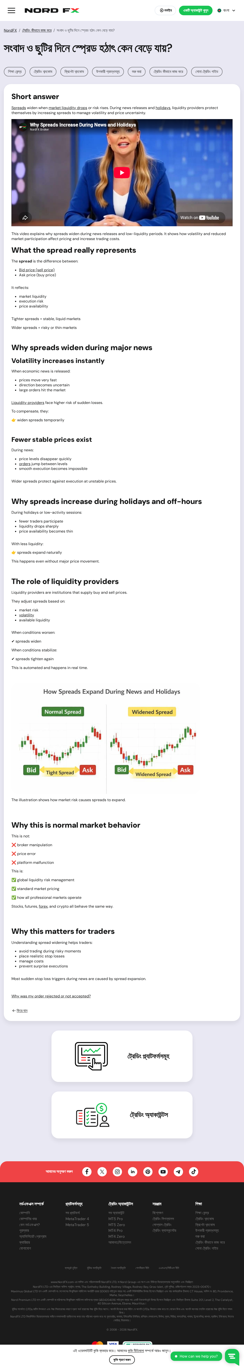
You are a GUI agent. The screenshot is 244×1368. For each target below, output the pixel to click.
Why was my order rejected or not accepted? (51, 996)
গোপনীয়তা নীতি (142, 1268)
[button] (11, 10)
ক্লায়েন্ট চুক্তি (71, 1268)
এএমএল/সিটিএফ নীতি (169, 1268)
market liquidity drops (68, 107)
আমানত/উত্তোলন (119, 1242)
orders (24, 463)
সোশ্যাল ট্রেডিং (162, 1224)
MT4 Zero (116, 1236)
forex (43, 906)
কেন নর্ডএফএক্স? (29, 1224)
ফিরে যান (22, 1010)
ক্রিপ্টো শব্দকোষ (74, 71)
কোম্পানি (24, 1212)
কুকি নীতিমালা (136, 1350)
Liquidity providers (27, 402)
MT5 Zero (116, 1224)
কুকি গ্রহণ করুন (122, 1360)
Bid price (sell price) (37, 269)
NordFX (10, 30)
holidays (163, 107)
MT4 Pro (115, 1230)
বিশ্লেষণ (157, 1212)
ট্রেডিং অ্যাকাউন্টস (149, 1115)
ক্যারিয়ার (24, 1242)
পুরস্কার (24, 1230)
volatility (26, 615)
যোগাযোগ (25, 1248)
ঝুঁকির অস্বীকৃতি (94, 1268)
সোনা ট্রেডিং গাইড (206, 71)
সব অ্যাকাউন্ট (116, 1212)
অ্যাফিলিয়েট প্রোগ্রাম (32, 1236)
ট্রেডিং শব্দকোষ (43, 71)
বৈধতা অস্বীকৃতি (118, 1268)
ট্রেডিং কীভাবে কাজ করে (36, 30)
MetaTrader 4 (77, 1218)
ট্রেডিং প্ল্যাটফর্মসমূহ (148, 1056)
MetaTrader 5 (77, 1224)
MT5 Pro (115, 1218)
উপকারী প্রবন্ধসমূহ (108, 71)
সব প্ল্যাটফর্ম (73, 1212)
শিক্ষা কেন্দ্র (14, 71)
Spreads (18, 107)
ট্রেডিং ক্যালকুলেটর (164, 1230)
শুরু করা (136, 71)
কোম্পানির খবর (28, 1218)
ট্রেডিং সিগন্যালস (163, 1218)
